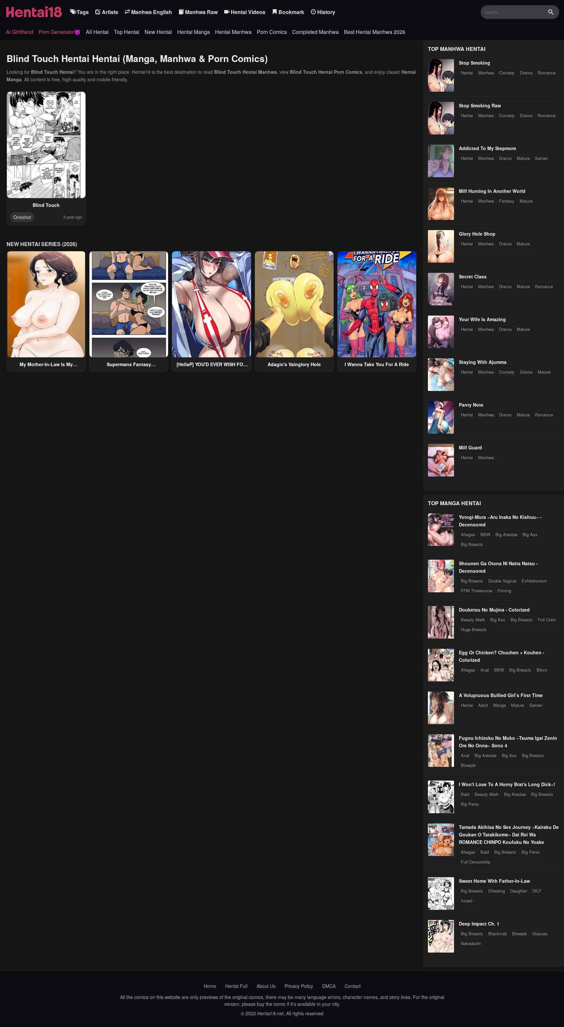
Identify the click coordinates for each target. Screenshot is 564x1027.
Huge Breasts (474, 629)
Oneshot (22, 217)
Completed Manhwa (315, 32)
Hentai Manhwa (233, 32)
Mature (523, 158)
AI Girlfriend (19, 32)
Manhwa (486, 73)
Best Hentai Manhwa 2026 (374, 32)
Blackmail (497, 933)
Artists (109, 12)
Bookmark (290, 12)
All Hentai (97, 32)
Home (210, 986)
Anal (484, 670)
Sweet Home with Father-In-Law (494, 881)
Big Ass (530, 534)
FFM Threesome (476, 590)
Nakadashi (471, 943)
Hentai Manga (193, 32)
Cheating (496, 891)
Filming (504, 590)
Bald (465, 794)
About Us (266, 986)
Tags (82, 12)
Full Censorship (475, 862)
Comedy (507, 73)
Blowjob (468, 765)
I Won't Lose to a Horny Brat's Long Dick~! (507, 784)
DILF (536, 891)
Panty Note (471, 404)
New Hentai (158, 32)
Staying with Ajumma (483, 362)
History (325, 12)
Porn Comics (272, 32)
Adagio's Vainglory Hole (294, 364)
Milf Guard (470, 447)
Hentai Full (236, 986)
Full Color (547, 619)
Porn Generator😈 (60, 32)
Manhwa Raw (201, 12)
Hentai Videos (247, 12)
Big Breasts (472, 544)
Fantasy (506, 201)
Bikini (542, 670)
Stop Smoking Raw (480, 105)
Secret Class (473, 276)
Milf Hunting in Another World (492, 191)
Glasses (540, 933)
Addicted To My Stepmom (487, 148)
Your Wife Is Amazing (482, 319)
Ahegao (468, 534)
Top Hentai (126, 32)
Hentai (467, 73)
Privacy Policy (299, 986)
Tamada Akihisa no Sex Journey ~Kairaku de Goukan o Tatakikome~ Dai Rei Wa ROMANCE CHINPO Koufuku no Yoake (509, 834)
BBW (485, 534)
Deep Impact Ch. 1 (479, 923)
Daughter (518, 891)
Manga (499, 705)
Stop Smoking (474, 62)
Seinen (541, 158)
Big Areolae (506, 534)
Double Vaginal (502, 581)
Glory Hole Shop (477, 233)
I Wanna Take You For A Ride (377, 364)
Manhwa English (151, 12)
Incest (467, 900)
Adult (483, 705)
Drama (526, 73)
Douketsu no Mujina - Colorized (494, 609)
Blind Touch (46, 205)
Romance (547, 73)
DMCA (329, 986)
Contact (353, 986)
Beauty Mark (473, 619)
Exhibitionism (534, 581)
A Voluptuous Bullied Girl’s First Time (501, 695)
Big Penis (470, 804)
